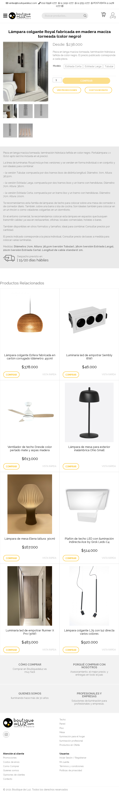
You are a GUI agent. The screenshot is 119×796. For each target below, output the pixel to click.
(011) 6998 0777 (48, 3)
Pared (62, 724)
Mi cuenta (64, 762)
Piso (62, 728)
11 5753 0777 (83, 3)
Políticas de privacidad (71, 770)
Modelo (57, 66)
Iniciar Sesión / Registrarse (73, 757)
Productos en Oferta (70, 745)
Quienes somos (11, 770)
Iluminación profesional (71, 741)
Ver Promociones (67, 90)
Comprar (86, 80)
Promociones (10, 757)
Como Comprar (11, 766)
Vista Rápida (49, 374)
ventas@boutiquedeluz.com (22, 3)
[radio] (73, 66)
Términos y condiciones (72, 766)
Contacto (7, 779)
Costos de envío (98, 90)
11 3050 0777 (66, 3)
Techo (63, 719)
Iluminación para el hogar (72, 736)
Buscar (85, 16)
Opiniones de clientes (14, 775)
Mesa (62, 732)
